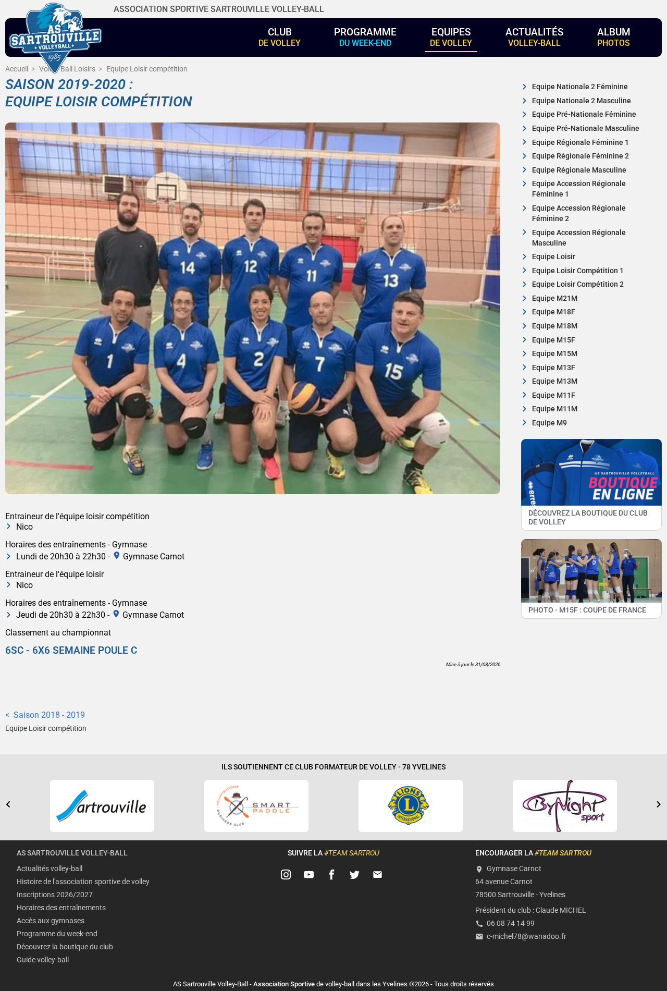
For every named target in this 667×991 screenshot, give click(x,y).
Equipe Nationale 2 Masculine (581, 100)
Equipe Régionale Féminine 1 (580, 142)
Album (614, 37)
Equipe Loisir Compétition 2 (578, 284)
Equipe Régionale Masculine (579, 170)
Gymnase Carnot (153, 556)
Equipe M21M (554, 298)
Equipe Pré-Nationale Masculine (585, 128)
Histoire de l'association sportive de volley (83, 881)
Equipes (451, 37)
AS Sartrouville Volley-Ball (72, 853)
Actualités (534, 37)
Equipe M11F (553, 395)
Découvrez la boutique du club (65, 947)
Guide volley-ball (43, 960)
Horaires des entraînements (61, 907)
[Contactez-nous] (378, 875)
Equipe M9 (549, 423)
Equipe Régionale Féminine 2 (580, 156)
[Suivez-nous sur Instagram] (286, 875)
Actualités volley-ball (49, 868)
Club (279, 37)
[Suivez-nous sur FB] (332, 875)
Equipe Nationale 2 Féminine (580, 86)
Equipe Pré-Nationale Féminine (584, 114)
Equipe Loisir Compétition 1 (578, 270)
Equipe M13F (553, 367)
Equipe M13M (554, 381)
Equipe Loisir (553, 256)
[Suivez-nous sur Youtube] (309, 875)
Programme (365, 37)
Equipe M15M (554, 353)
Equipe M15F (553, 340)
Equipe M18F (553, 312)
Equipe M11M (554, 409)
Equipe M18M (554, 326)
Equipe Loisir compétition (46, 728)
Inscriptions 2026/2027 (55, 894)
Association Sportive (284, 984)
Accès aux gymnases (50, 920)
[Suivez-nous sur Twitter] (355, 875)
